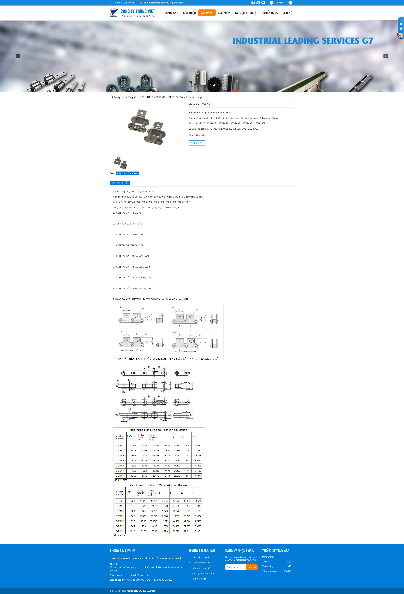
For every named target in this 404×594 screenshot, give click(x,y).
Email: (147, 2)
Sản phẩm (133, 97)
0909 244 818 (129, 2)
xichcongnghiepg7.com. (141, 590)
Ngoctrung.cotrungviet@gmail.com (166, 2)
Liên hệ (198, 143)
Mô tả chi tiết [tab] (119, 183)
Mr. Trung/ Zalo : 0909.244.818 (136, 579)
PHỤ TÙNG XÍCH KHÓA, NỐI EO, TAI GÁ (162, 97)
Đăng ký (252, 567)
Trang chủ (118, 97)
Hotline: (118, 2)
